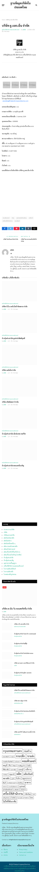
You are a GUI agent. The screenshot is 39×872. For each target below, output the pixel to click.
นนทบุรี (20, 769)
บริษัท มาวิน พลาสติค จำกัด (21, 624)
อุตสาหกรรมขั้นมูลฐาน (10, 563)
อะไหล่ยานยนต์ (11, 783)
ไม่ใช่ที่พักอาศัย (9, 801)
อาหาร (5, 786)
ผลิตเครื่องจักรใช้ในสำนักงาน (12, 552)
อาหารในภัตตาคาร (13, 786)
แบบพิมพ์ (17, 221)
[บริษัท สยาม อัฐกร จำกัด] (7, 703)
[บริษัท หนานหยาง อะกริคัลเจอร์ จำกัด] (7, 665)
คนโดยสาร (17, 761)
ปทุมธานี (11, 774)
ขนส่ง (12, 756)
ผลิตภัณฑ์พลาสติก (9, 538)
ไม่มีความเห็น (32, 29)
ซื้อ (10, 766)
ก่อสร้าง (27, 751)
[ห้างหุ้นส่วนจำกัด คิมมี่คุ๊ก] (7, 646)
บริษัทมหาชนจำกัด (9, 535)
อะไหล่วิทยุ (20, 783)
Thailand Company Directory (22, 864)
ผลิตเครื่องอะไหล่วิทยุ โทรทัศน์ (12, 555)
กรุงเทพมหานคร (12, 751)
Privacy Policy (23, 849)
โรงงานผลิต (19, 797)
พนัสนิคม (6, 868)
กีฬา (23, 871)
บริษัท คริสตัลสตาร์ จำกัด (10, 402)
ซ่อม (14, 766)
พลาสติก (6, 778)
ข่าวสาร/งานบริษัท (9, 529)
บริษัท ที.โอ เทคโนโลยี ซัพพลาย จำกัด (14, 306)
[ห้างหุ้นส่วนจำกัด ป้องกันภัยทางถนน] (7, 655)
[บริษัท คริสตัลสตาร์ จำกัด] (19, 387)
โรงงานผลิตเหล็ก (8, 571)
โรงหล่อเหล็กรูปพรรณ (10, 574)
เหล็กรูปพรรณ (6, 798)
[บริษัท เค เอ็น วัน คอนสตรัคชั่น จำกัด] (19, 596)
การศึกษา (6, 866)
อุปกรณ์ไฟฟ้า (31, 868)
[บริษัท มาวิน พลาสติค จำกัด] (7, 626)
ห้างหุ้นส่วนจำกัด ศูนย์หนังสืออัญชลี (13, 338)
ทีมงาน (6, 849)
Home (3, 19)
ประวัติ (6, 852)
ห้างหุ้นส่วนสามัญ (9, 560)
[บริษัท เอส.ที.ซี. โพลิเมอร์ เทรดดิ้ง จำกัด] (7, 734)
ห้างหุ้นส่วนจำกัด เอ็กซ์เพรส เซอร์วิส (14, 434)
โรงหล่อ (26, 798)
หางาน (5, 855)
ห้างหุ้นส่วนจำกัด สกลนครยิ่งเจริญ (13, 466)
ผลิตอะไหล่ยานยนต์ (9, 549)
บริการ (28, 769)
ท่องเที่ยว (32, 866)
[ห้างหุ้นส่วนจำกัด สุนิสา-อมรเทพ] (7, 675)
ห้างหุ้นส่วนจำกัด (8, 557)
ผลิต (19, 774)
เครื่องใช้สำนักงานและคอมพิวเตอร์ (10, 29)
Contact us (22, 855)
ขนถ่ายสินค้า (6, 756)
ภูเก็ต (13, 778)
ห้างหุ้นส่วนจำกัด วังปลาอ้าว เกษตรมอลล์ (25, 634)
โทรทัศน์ (13, 798)
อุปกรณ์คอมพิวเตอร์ (7, 789)
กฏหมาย (26, 866)
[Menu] (3, 5)
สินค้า (4, 783)
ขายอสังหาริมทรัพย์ (8, 761)
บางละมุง (5, 774)
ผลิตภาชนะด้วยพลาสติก (11, 546)
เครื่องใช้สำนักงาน (7, 221)
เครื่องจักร (16, 789)
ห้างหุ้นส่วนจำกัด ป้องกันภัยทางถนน (23, 653)
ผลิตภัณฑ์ (28, 773)
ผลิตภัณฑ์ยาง (7, 541)
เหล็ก (34, 794)
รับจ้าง (18, 778)
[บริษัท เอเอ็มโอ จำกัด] (19, 355)
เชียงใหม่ (28, 794)
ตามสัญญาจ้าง (21, 766)
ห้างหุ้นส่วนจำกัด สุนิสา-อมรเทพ (22, 673)
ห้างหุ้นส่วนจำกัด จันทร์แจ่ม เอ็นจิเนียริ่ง (24, 711)
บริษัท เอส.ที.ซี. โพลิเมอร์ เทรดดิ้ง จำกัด (24, 732)
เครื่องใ (31, 218)
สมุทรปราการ (26, 779)
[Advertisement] (19, 498)
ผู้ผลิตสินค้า (23, 868)
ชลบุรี (5, 765)
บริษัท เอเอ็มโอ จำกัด (9, 370)
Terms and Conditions (26, 852)
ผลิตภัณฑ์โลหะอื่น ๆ (9, 543)
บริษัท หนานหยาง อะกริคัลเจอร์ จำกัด (24, 663)
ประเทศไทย (17, 871)
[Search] (36, 5)
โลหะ (31, 798)
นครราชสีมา (13, 769)
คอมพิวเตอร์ (6, 218)
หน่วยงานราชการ (14, 868)
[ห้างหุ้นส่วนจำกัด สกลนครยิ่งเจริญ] (19, 450)
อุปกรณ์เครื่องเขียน (21, 218)
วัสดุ (13, 218)
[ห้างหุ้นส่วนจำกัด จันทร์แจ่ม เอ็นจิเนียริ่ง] (7, 713)
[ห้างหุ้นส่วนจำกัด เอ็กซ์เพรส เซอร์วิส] (19, 418)
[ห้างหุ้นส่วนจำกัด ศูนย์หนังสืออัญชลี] (19, 323)
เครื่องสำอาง (23, 789)
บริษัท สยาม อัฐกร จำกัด (20, 701)
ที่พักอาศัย (6, 769)
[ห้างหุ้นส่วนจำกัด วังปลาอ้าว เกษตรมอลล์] (7, 636)
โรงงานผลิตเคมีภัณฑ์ (10, 569)
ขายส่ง (30, 756)
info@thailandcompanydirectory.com (20, 839)
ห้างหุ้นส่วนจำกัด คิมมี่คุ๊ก (20, 643)
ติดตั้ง (29, 766)
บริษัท (24, 29)
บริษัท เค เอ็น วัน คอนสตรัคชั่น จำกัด (17, 608)
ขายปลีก (20, 756)
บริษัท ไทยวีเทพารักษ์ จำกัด (10, 239)
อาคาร (28, 782)
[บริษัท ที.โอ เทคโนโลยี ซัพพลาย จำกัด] (19, 291)
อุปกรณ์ (22, 786)
